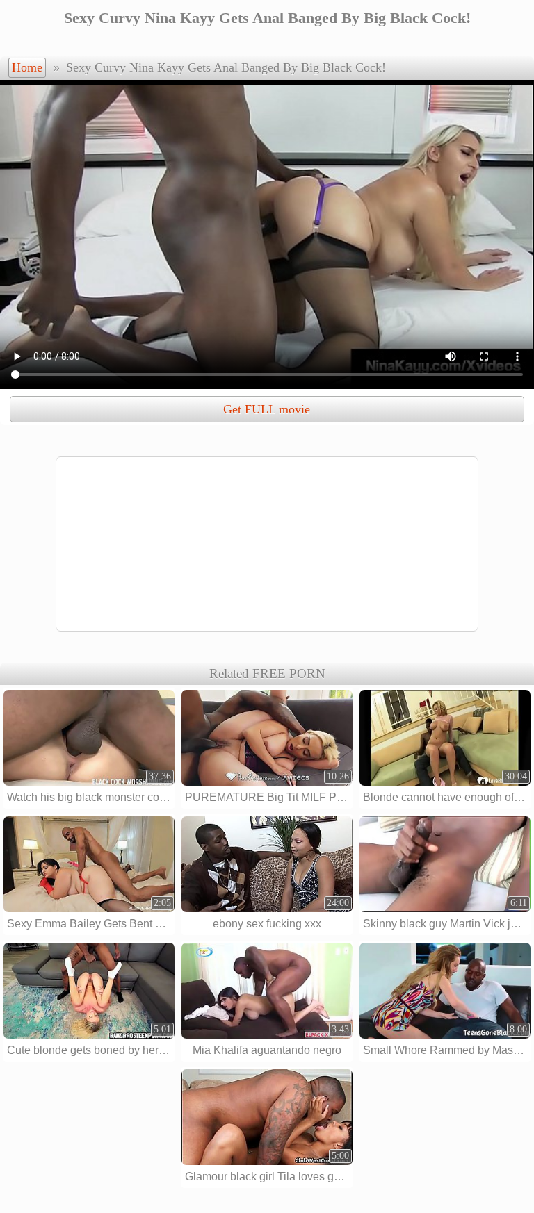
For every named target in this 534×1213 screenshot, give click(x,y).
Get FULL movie (266, 409)
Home (27, 67)
